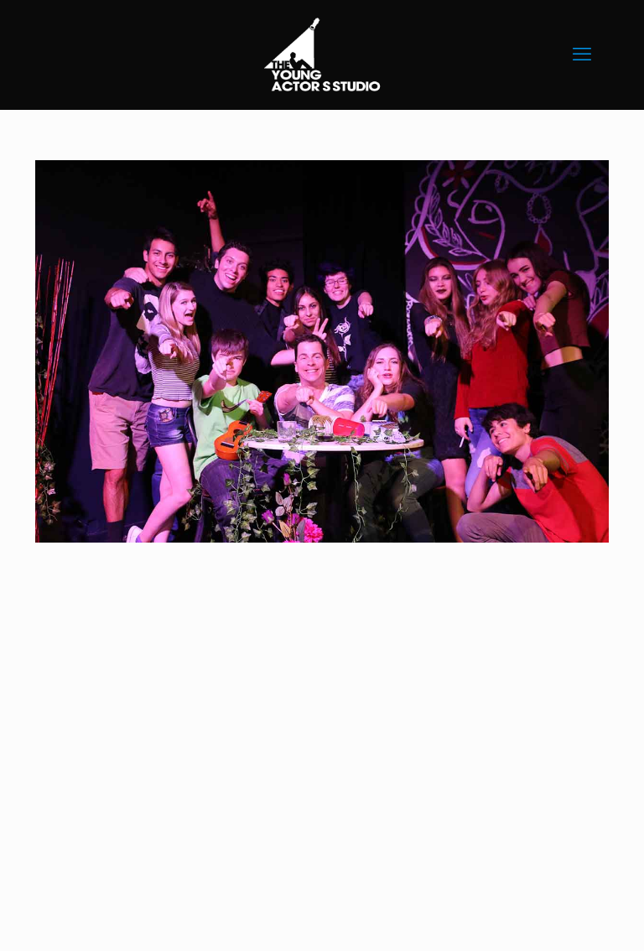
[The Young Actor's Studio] (322, 54)
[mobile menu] (582, 54)
